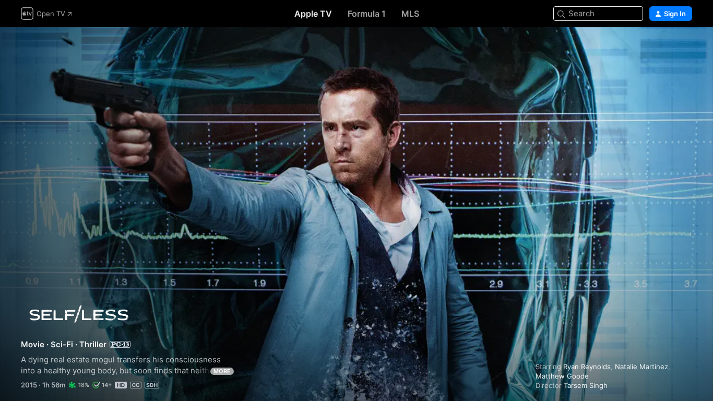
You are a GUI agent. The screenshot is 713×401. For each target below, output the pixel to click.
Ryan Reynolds (587, 366)
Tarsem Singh (586, 385)
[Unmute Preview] (685, 48)
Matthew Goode (562, 376)
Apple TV (313, 13)
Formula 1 (367, 13)
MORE (222, 371)
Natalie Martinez (641, 366)
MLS (410, 13)
